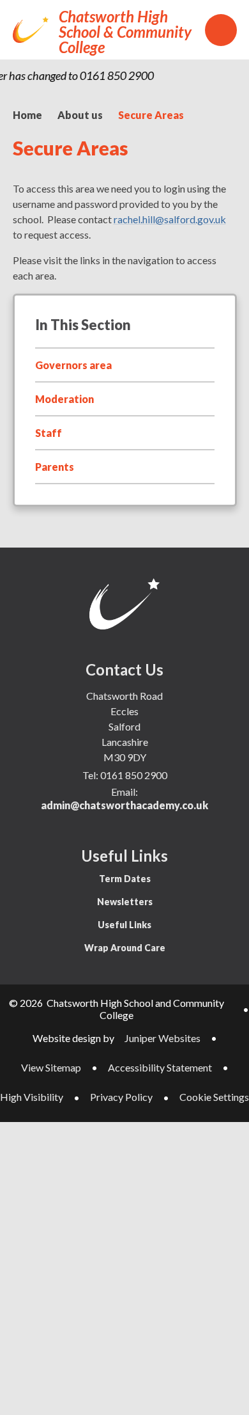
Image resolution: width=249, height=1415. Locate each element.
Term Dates (125, 878)
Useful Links (124, 924)
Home (27, 115)
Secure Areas (151, 115)
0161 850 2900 (133, 775)
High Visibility (31, 1097)
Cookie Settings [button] (214, 1097)
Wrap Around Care (124, 947)
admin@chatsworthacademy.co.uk (124, 805)
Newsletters (125, 901)
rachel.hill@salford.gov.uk (170, 219)
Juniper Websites (162, 1038)
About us (80, 115)
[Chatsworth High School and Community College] (31, 30)
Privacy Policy (121, 1097)
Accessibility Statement (160, 1067)
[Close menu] (221, 30)
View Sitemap (51, 1067)
